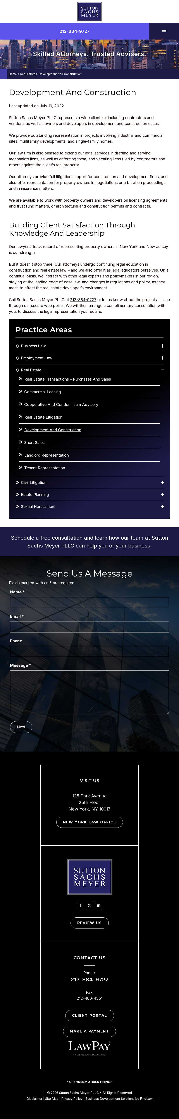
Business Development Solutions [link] (109, 1098)
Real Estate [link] (31, 370)
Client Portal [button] (89, 1015)
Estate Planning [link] (35, 494)
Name (17, 592)
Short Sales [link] (34, 442)
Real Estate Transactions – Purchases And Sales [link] (67, 379)
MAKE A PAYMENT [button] (89, 1031)
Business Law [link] (33, 346)
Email (17, 616)
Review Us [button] (89, 923)
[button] (164, 31)
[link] (89, 11)
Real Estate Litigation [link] (43, 417)
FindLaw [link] (146, 1098)
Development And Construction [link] (52, 430)
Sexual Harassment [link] (38, 506)
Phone (16, 641)
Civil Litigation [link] (33, 482)
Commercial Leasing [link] (42, 392)
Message (20, 665)
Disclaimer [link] (34, 1098)
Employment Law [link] (36, 358)
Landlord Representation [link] (46, 455)
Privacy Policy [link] (72, 1098)
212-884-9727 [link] (75, 31)
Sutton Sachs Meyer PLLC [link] (79, 1093)
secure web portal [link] (47, 305)
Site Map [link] (52, 1098)
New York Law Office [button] (89, 822)
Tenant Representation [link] (44, 468)
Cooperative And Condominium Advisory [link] (61, 404)
